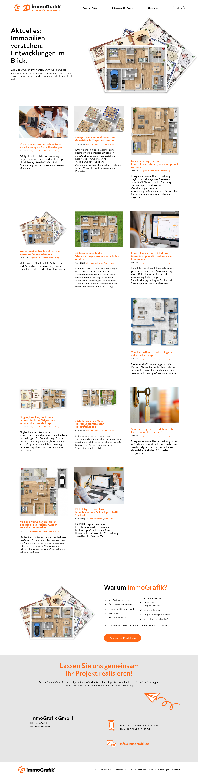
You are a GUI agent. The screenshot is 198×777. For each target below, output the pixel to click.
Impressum (106, 769)
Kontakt (176, 769)
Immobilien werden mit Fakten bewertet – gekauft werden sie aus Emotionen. (151, 256)
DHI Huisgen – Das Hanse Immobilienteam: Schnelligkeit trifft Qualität (96, 511)
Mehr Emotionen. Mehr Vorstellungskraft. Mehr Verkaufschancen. (89, 423)
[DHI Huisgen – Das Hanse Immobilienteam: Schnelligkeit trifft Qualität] (99, 485)
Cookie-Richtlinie (138, 769)
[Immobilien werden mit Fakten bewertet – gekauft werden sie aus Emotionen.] (154, 229)
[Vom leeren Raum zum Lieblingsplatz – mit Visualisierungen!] (154, 322)
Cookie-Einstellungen (159, 769)
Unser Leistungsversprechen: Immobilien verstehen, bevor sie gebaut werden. (154, 163)
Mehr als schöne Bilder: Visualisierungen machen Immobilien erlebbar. (97, 256)
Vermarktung (54, 151)
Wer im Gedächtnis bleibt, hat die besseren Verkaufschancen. (40, 252)
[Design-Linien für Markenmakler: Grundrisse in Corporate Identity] (99, 119)
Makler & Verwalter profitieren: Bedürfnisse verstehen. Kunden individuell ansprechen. (38, 524)
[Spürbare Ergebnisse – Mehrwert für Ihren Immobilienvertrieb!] (154, 405)
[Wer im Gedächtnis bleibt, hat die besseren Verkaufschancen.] (43, 228)
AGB (96, 769)
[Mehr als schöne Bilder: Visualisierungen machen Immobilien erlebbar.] (99, 229)
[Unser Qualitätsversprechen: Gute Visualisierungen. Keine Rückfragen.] (43, 122)
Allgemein (34, 151)
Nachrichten (43, 151)
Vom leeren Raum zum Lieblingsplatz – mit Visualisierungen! (154, 353)
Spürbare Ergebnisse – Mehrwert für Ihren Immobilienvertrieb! (153, 430)
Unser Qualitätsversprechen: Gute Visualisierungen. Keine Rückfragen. (41, 145)
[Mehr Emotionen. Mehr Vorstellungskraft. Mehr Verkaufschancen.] (99, 401)
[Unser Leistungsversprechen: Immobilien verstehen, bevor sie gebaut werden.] (154, 131)
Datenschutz (120, 769)
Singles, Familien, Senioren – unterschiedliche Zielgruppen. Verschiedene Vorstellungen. (38, 420)
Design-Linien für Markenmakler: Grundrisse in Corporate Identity (95, 139)
